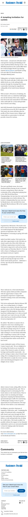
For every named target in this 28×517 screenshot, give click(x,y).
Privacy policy (4, 475)
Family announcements (7, 480)
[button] (3, 3)
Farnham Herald (5, 24)
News (2, 13)
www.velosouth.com (10, 433)
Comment (23, 457)
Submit (22, 217)
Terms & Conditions (6, 472)
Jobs (2, 477)
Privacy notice (16, 221)
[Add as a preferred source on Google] (13, 29)
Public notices (4, 478)
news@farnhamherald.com (11, 514)
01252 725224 (9, 511)
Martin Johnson (10, 70)
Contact (3, 473)
